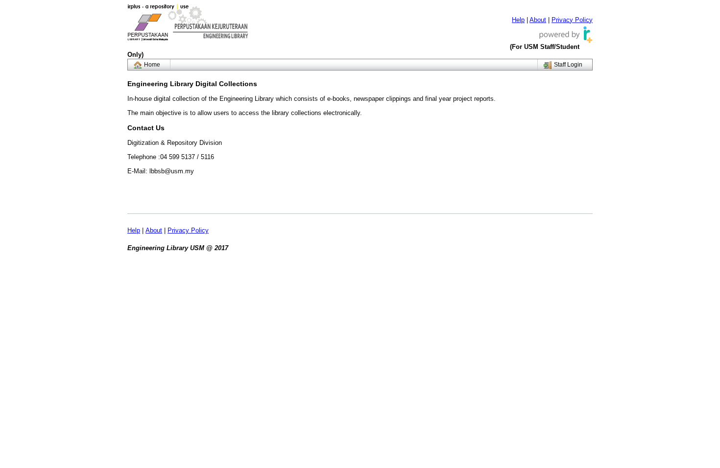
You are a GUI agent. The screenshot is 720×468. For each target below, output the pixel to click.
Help (518, 19)
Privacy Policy (572, 19)
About (537, 19)
